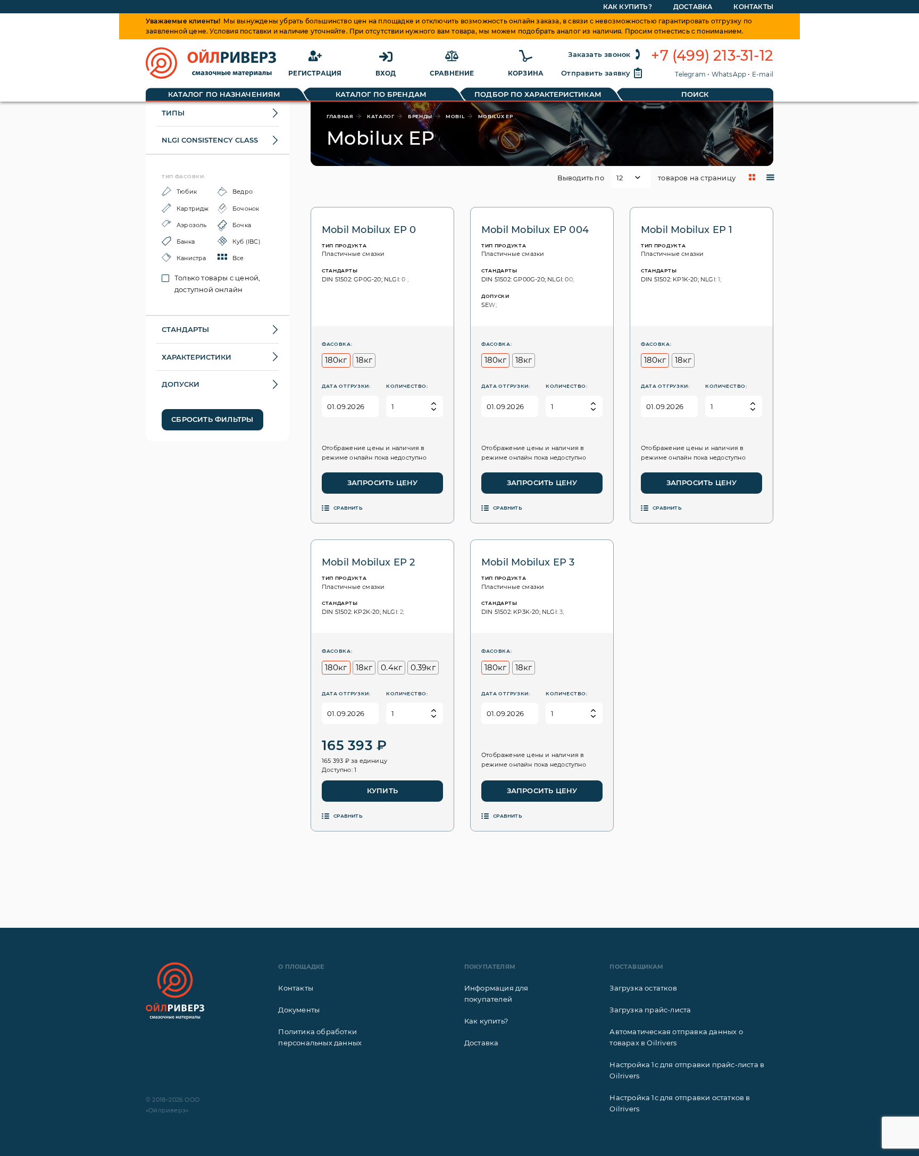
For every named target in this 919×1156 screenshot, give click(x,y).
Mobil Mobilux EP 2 (368, 562)
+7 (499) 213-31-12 (712, 55)
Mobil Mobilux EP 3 (528, 562)
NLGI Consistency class (210, 140)
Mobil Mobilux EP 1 (687, 230)
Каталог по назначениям (224, 94)
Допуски (180, 384)
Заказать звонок (599, 54)
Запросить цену (382, 482)
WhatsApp (729, 74)
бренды (420, 116)
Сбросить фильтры (212, 419)
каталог (381, 116)
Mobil (455, 116)
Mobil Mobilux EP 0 (369, 230)
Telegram (690, 74)
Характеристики (196, 357)
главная (340, 116)
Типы (173, 113)
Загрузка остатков (642, 988)
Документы (299, 1009)
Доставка (693, 7)
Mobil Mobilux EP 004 (535, 230)
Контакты (753, 7)
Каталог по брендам (381, 94)
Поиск (695, 94)
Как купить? (627, 7)
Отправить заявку (595, 73)
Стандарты (185, 329)
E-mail (762, 74)
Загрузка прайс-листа (650, 1009)
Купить (382, 790)
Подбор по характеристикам (537, 94)
